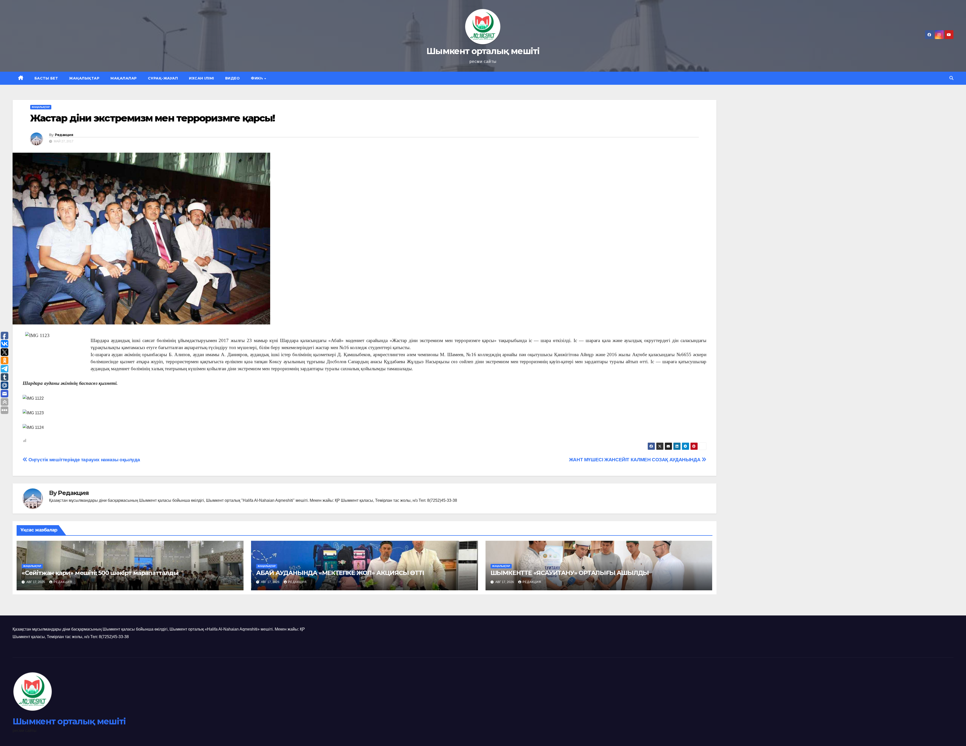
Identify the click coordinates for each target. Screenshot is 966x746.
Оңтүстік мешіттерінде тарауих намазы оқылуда (83, 459)
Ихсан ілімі (201, 78)
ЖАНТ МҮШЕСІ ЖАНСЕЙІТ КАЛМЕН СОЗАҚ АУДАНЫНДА (635, 459)
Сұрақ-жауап (163, 78)
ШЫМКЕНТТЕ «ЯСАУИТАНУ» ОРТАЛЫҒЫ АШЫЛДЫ (570, 572)
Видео (232, 78)
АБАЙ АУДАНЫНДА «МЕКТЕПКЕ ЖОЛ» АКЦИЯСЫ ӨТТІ (340, 572)
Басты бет (46, 78)
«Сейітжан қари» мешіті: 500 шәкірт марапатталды (100, 572)
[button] (951, 78)
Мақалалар (123, 78)
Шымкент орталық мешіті (483, 51)
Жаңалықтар (84, 78)
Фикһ (257, 78)
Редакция (64, 135)
